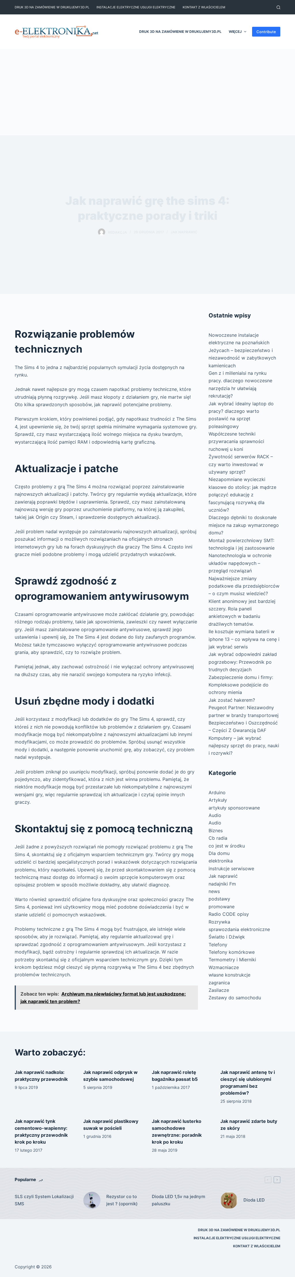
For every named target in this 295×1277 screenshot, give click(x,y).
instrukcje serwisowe (231, 868)
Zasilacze (219, 990)
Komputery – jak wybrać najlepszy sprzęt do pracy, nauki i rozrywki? (244, 745)
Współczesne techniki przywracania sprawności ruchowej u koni (236, 441)
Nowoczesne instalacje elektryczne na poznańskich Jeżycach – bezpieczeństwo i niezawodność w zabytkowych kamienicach (242, 350)
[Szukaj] (278, 7)
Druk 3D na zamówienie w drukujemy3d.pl (52, 7)
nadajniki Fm (222, 884)
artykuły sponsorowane (234, 808)
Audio (215, 815)
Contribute (266, 31)
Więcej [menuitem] (235, 31)
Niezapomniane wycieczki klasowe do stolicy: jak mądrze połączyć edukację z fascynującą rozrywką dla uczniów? (242, 494)
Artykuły (218, 800)
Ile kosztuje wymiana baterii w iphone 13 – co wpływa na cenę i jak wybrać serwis (244, 639)
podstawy (219, 899)
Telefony (218, 944)
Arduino (217, 792)
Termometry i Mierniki (232, 959)
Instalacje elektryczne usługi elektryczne (136, 7)
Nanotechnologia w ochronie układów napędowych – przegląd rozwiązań (240, 563)
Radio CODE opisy (229, 914)
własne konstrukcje (229, 975)
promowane (222, 906)
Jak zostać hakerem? (232, 700)
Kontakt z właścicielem (204, 7)
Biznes (216, 830)
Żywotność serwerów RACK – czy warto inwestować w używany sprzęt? (241, 464)
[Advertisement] (147, 92)
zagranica (219, 982)
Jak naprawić (184, 232)
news (214, 891)
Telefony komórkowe (232, 952)
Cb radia (218, 838)
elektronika (221, 861)
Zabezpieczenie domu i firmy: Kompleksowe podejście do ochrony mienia (241, 684)
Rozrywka (219, 922)
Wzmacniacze (224, 967)
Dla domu (219, 853)
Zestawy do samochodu (235, 997)
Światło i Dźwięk (227, 937)
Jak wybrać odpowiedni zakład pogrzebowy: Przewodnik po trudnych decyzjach (243, 661)
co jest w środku (227, 846)
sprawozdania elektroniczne (239, 929)
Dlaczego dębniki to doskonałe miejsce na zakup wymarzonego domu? (244, 525)
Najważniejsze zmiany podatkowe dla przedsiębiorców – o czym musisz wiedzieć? (244, 586)
